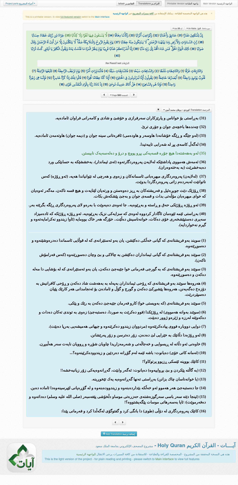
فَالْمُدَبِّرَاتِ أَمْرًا (94, 70)
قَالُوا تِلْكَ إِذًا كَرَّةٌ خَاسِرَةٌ (67, 77)
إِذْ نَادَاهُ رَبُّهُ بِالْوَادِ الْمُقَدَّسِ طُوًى (83, 84)
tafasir (126, 3)
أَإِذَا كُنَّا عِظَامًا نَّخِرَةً (98, 77)
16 (62, 84)
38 (193, 48)
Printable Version (182, 3)
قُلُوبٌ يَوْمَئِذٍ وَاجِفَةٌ (194, 77)
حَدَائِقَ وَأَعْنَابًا (168, 35)
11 (84, 77)
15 (105, 84)
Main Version (217, 3)
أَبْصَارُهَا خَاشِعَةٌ (168, 77)
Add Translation (120, 433)
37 (117, 42)
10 (113, 77)
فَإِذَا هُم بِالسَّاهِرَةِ (152, 84)
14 (138, 84)
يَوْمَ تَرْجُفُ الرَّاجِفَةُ (69, 70)
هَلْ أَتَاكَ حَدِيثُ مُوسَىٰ (122, 84)
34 (110, 35)
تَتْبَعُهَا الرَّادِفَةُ (44, 70)
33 (131, 35)
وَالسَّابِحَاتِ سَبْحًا (144, 70)
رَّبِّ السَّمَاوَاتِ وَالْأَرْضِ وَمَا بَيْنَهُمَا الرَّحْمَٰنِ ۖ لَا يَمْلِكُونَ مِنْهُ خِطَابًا (159, 42)
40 (117, 55)
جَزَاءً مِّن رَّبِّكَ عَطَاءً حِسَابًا (48, 35)
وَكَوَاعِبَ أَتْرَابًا (144, 35)
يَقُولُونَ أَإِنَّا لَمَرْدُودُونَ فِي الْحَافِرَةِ (134, 77)
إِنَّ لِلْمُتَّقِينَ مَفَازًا (193, 35)
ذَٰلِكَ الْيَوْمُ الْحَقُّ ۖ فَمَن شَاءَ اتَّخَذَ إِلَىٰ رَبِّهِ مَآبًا (164, 48)
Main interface (102, 16)
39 (136, 48)
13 (165, 84)
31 (180, 35)
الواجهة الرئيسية (120, 13)
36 (201, 42)
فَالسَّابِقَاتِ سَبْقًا (118, 70)
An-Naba (199, 28)
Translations (148, 3)
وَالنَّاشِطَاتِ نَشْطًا (170, 70)
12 (49, 77)
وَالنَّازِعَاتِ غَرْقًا (194, 70)
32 (156, 35)
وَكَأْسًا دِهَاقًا (121, 35)
